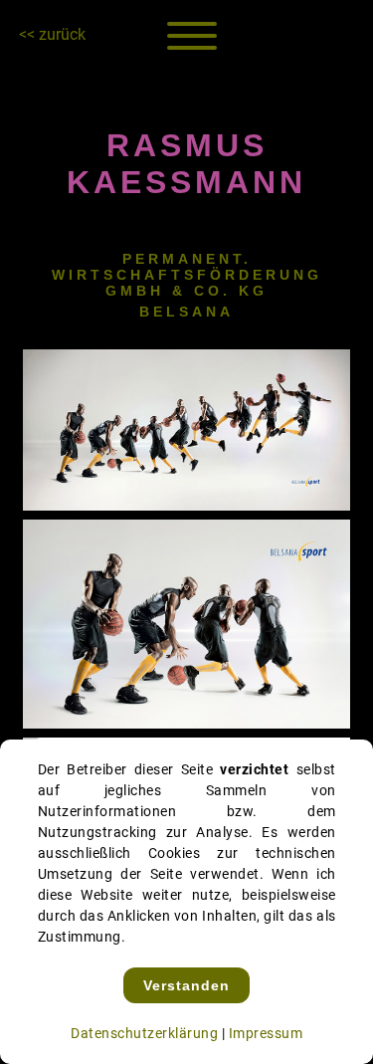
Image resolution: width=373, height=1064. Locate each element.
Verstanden (186, 985)
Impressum (266, 1033)
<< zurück (52, 34)
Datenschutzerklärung (144, 1033)
